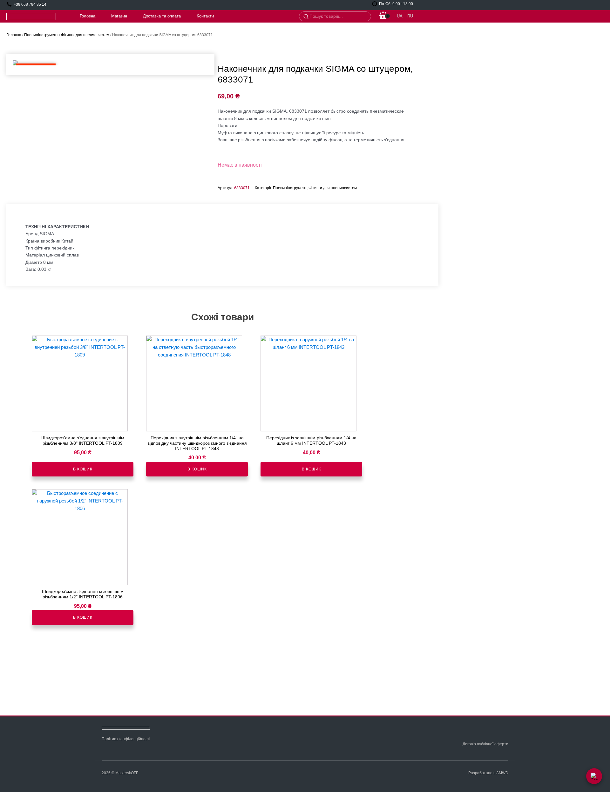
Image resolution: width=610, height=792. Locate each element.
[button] (383, 16)
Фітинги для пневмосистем (85, 35)
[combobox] (338, 16)
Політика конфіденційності (126, 739)
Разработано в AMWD (488, 773)
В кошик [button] (82, 469)
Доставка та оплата (162, 16)
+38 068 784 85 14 (30, 4)
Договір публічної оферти (485, 744)
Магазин (119, 16)
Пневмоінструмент (41, 35)
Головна (87, 16)
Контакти (205, 16)
